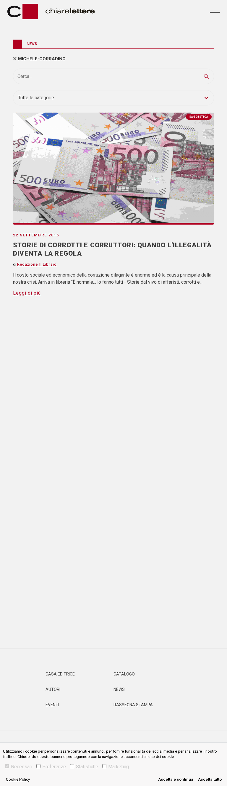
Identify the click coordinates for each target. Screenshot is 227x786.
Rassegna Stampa (133, 704)
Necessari (21, 766)
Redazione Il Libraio (37, 264)
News (119, 689)
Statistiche (87, 766)
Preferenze (54, 766)
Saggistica (198, 116)
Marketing (118, 766)
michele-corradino (42, 58)
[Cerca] (206, 76)
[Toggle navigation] (215, 11)
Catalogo (124, 674)
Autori (53, 689)
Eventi (52, 704)
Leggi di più (27, 293)
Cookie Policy (18, 779)
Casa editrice (60, 674)
